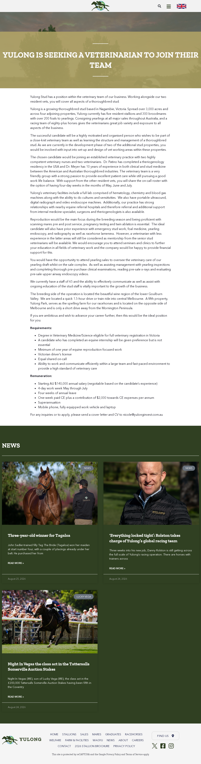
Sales (84, 734)
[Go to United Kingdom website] (181, 5)
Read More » (16, 563)
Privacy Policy (124, 746)
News (111, 740)
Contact (64, 746)
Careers (138, 740)
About (123, 740)
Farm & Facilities (77, 740)
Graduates (113, 734)
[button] (159, 6)
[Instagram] (171, 746)
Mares (96, 734)
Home (54, 734)
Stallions (69, 734)
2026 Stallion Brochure (92, 746)
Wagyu (98, 740)
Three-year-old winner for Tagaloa (39, 535)
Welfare (55, 740)
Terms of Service (134, 754)
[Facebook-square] (163, 746)
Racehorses (134, 734)
